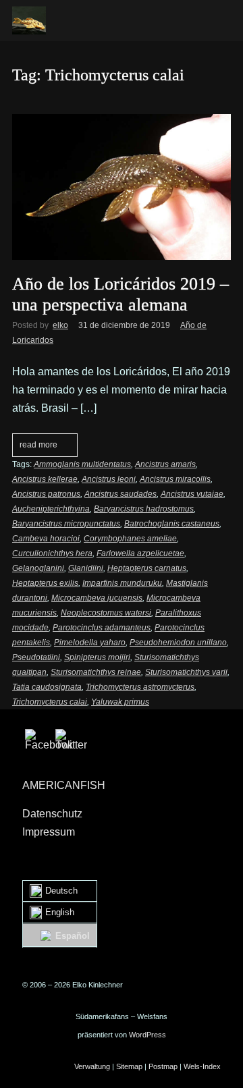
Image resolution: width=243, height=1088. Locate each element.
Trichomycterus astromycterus (140, 687)
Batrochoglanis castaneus (171, 523)
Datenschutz (52, 813)
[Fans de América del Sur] (29, 20)
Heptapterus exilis (45, 583)
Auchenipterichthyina (51, 509)
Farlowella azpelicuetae (140, 553)
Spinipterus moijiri (97, 657)
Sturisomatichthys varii (186, 672)
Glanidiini (85, 568)
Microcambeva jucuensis (96, 598)
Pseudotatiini (36, 657)
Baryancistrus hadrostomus (144, 509)
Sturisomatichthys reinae (96, 672)
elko (60, 325)
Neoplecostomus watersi (106, 613)
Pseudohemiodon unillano (178, 642)
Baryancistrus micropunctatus (66, 523)
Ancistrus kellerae (45, 479)
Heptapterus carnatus (146, 568)
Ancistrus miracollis (175, 479)
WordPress (147, 1035)
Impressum (48, 832)
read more (38, 445)
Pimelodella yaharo (90, 642)
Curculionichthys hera (52, 553)
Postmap (163, 1066)
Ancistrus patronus (46, 494)
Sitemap (129, 1066)
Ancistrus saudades (120, 494)
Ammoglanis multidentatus (82, 464)
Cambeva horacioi (46, 538)
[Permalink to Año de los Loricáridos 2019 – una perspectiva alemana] (121, 119)
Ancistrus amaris (165, 464)
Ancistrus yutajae (192, 494)
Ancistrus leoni (109, 479)
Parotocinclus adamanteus (102, 627)
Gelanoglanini (38, 568)
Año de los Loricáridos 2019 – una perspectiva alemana (120, 294)
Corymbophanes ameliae (130, 538)
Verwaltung (92, 1066)
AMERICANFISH (63, 785)
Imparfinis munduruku (122, 583)
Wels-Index (202, 1066)
